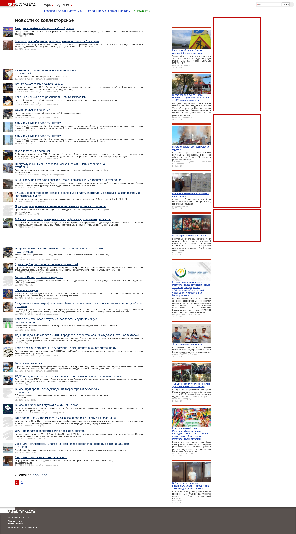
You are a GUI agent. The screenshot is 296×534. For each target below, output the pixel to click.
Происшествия (107, 10)
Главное (49, 10)
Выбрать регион (15, 523)
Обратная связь (15, 521)
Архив (62, 10)
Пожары (125, 10)
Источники (75, 10)
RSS (35, 527)
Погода (90, 10)
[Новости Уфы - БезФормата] (18, 4)
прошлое (40, 475)
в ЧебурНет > (142, 10)
